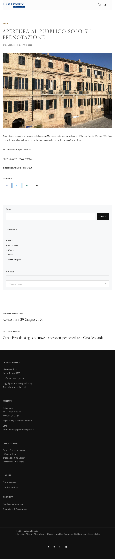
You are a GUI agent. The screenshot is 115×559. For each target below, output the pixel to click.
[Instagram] (54, 547)
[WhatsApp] (26, 185)
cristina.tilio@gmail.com (14, 458)
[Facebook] (7, 185)
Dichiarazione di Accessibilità (87, 534)
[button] (104, 4)
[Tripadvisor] (66, 547)
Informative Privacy (23, 534)
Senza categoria (14, 259)
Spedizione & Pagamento (15, 509)
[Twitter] (17, 185)
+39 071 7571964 (13, 415)
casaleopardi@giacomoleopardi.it (18, 429)
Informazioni (13, 245)
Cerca (8, 209)
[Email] (37, 185)
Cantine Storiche (10, 487)
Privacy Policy (39, 534)
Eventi (10, 240)
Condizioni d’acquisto (13, 504)
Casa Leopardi (9, 45)
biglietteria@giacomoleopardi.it (17, 168)
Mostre (11, 250)
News (5, 24)
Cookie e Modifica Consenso (60, 534)
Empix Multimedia (30, 531)
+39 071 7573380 (13, 411)
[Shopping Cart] (99, 4)
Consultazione (9, 482)
